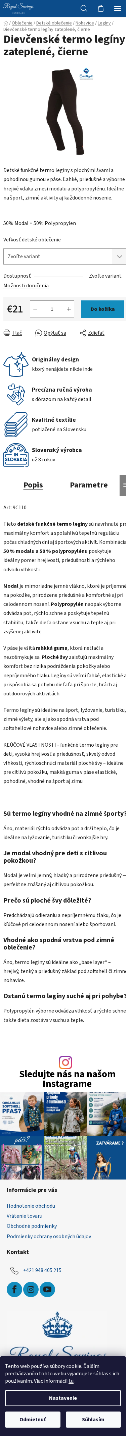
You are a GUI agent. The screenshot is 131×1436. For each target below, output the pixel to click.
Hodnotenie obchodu (31, 1206)
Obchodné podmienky (32, 1226)
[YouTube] (47, 1289)
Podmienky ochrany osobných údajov (49, 1236)
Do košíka (103, 309)
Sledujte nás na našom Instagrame (67, 1079)
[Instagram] (31, 1289)
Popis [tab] (33, 485)
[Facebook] (14, 1289)
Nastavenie (63, 1398)
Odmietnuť (32, 1419)
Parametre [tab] (89, 485)
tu (71, 1381)
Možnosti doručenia (26, 285)
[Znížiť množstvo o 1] (35, 309)
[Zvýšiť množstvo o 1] (69, 309)
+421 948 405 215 (42, 1270)
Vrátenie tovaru (24, 1216)
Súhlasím (93, 1419)
